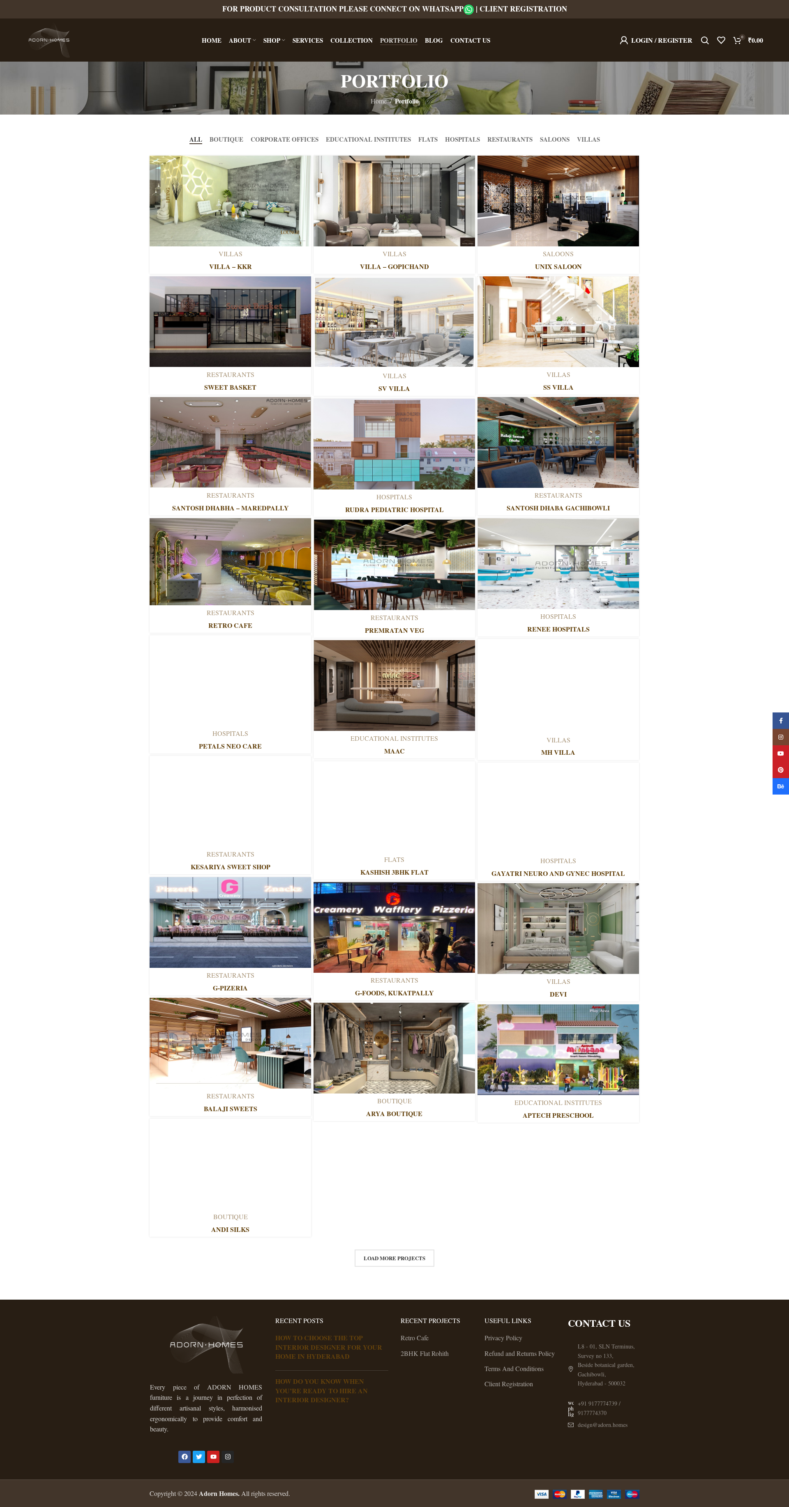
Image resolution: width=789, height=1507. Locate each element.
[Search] (705, 40)
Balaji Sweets (230, 1108)
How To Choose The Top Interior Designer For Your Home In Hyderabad (328, 1347)
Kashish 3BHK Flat (394, 872)
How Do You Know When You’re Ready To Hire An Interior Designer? (321, 1390)
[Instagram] (227, 1457)
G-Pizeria (230, 987)
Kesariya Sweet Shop (230, 866)
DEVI (558, 994)
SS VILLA (558, 387)
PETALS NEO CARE (230, 746)
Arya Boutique (394, 1113)
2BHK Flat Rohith (425, 1353)
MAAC (394, 751)
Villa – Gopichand (394, 266)
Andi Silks (230, 1229)
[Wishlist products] (721, 40)
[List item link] (603, 1408)
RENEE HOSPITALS (558, 629)
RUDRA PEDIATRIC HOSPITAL (394, 509)
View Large (301, 165)
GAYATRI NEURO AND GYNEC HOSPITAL (558, 873)
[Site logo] (49, 38)
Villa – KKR (230, 266)
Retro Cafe (230, 625)
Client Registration (523, 8)
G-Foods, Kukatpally (394, 992)
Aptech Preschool (558, 1115)
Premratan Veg (394, 630)
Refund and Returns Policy (519, 1353)
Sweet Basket (230, 387)
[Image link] (206, 1343)
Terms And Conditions (514, 1368)
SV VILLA (394, 388)
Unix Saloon (558, 266)
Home (379, 100)
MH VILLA (558, 752)
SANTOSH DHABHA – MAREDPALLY (230, 507)
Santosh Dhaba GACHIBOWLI (558, 507)
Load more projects (394, 1258)
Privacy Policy (503, 1337)
